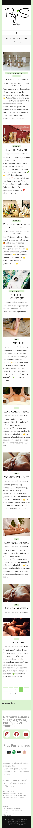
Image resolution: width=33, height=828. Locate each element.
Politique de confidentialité (12, 809)
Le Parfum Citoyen (16, 79)
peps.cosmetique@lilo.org (13, 793)
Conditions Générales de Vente (13, 811)
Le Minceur (16, 343)
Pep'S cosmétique (18, 819)
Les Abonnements (16, 608)
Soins (16, 339)
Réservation (7, 815)
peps (7, 83)
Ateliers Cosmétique (20, 73)
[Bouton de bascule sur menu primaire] (16, 32)
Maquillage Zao (16, 149)
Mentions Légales (8, 813)
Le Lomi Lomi (16, 642)
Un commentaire (16, 233)
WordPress (22, 823)
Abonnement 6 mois (16, 542)
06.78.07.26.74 (9, 791)
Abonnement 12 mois (16, 477)
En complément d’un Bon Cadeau (16, 226)
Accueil (5, 806)
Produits (16, 76)
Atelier (8, 73)
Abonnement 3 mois (16, 411)
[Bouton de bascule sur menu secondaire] (3, 2)
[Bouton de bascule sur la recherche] (28, 2)
